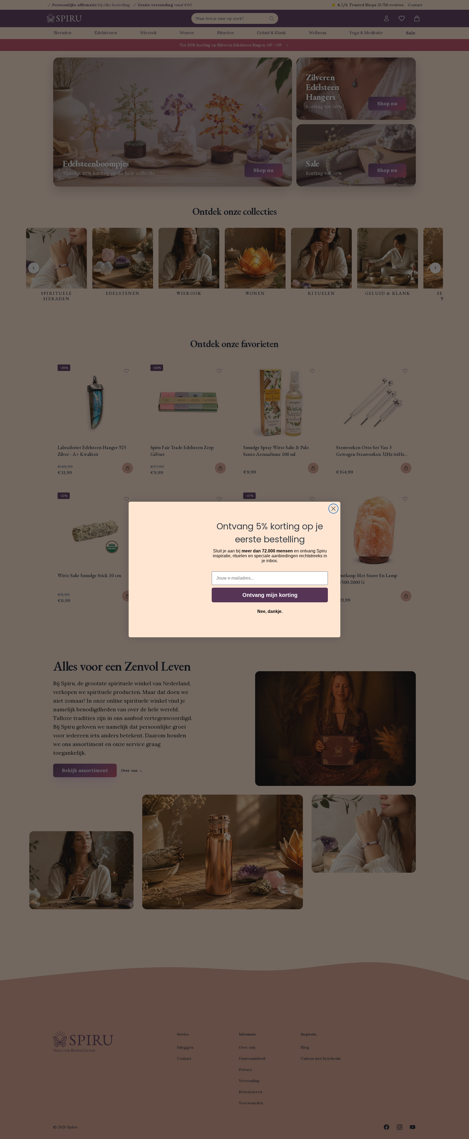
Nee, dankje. (270, 611)
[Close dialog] (333, 508)
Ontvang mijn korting (269, 595)
